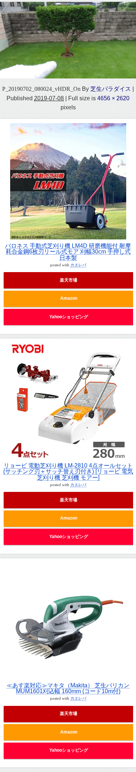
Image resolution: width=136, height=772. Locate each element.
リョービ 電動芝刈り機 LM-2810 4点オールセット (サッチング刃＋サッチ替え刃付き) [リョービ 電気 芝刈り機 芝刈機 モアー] (68, 471)
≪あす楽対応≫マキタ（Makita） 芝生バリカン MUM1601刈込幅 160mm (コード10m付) (68, 688)
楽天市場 (68, 280)
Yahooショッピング (68, 317)
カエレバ (78, 265)
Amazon (68, 298)
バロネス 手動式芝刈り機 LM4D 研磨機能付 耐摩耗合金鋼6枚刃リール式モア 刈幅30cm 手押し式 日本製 (68, 251)
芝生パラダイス (110, 89)
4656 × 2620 (113, 98)
